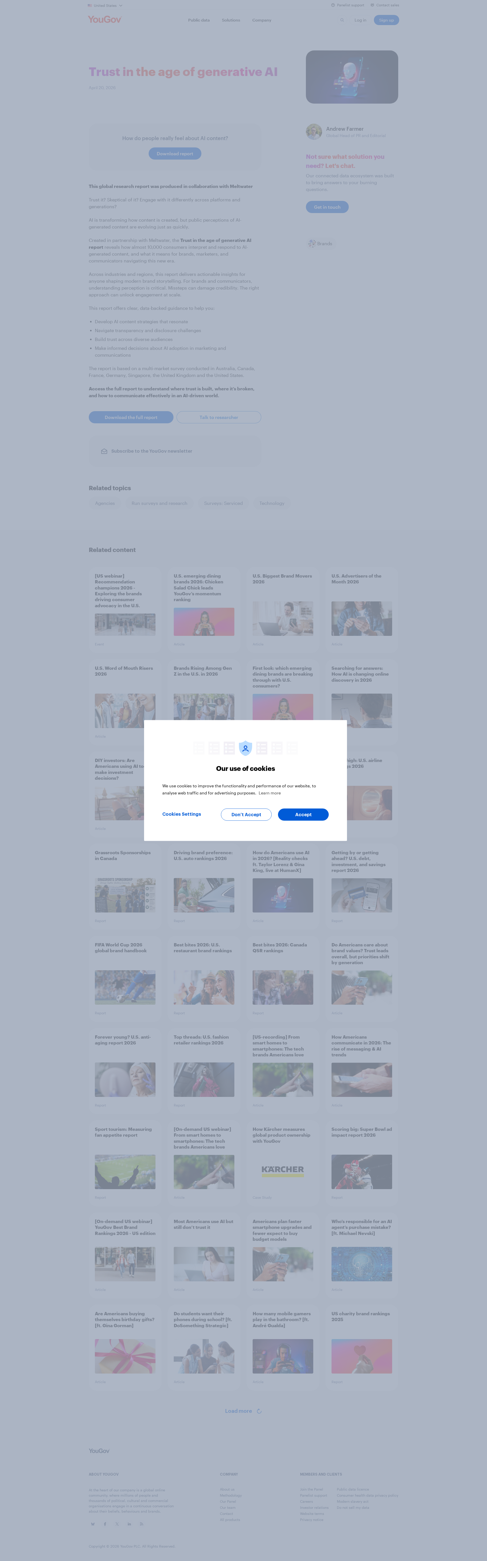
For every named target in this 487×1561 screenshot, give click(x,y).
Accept (303, 814)
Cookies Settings (181, 814)
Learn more (270, 792)
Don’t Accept (246, 814)
